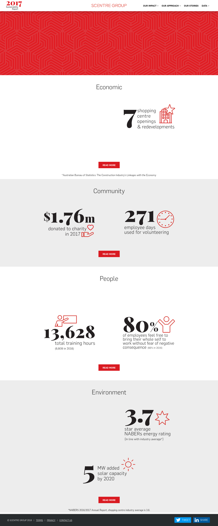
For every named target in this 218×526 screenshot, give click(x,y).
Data (205, 5)
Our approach (170, 5)
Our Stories (191, 5)
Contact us (65, 520)
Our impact (150, 5)
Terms (39, 520)
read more (109, 165)
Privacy (51, 520)
